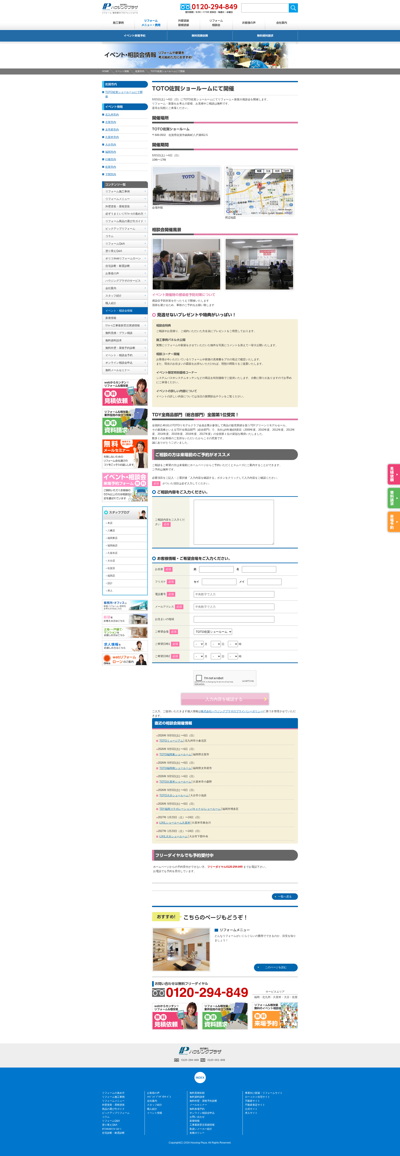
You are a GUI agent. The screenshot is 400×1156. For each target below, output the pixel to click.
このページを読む (276, 967)
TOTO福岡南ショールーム (175, 768)
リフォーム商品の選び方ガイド (124, 221)
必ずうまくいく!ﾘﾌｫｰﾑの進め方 (124, 213)
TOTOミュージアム (171, 740)
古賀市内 (110, 122)
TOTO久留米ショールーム (175, 781)
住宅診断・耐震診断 (117, 265)
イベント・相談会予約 (118, 355)
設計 (110, 583)
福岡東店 (113, 538)
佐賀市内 (139, 71)
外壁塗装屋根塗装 (183, 22)
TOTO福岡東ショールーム (175, 754)
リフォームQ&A (115, 243)
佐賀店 (111, 568)
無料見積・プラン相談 (118, 332)
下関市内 (110, 174)
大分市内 (110, 144)
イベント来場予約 (134, 35)
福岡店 (111, 575)
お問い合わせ (197, 1116)
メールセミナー (198, 1104)
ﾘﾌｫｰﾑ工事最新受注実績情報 (122, 325)
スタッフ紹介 (113, 295)
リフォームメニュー (117, 198)
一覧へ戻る (285, 896)
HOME (105, 71)
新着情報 (110, 317)
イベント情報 (122, 71)
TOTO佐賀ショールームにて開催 (123, 94)
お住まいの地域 (164, 619)
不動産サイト (252, 1100)
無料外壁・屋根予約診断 (120, 347)
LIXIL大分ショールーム (173, 836)
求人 (110, 590)
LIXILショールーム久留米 (174, 822)
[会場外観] (186, 203)
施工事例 (118, 22)
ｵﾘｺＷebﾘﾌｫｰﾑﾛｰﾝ (111, 1128)
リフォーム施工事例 (117, 191)
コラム (109, 236)
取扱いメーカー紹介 (201, 1128)
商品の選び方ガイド (113, 1109)
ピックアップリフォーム (120, 228)
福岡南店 (113, 545)
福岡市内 (110, 151)
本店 (110, 523)
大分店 (111, 560)
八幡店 (111, 530)
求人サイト (251, 1112)
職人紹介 (110, 303)
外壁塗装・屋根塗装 (117, 206)
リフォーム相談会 (216, 22)
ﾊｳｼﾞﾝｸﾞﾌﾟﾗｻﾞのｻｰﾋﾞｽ (159, 1096)
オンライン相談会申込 (118, 362)
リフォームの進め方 (113, 1092)
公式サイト (251, 1109)
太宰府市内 (112, 129)
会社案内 (281, 22)
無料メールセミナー (117, 370)
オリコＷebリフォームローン (123, 258)
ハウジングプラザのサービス (123, 280)
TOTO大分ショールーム (174, 795)
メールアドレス (164, 606)
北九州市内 (112, 114)
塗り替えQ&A (113, 250)
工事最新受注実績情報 (202, 1124)
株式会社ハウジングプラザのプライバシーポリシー (232, 711)
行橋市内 (110, 159)
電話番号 (164, 594)
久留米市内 (112, 137)
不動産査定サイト (255, 1104)
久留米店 (113, 553)
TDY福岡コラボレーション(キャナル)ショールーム (190, 808)
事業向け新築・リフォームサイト (263, 1092)
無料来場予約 (197, 1109)
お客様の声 (249, 22)
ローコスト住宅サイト (257, 1096)
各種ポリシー (197, 1132)
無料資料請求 (265, 35)
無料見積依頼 (200, 35)
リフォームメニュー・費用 (150, 22)
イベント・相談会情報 (118, 310)
